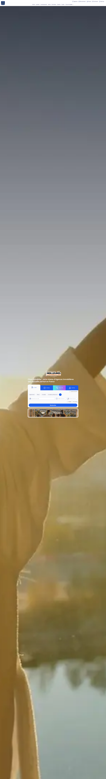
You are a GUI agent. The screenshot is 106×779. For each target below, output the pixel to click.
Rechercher (53, 405)
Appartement (32, 394)
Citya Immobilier (69, 4)
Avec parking (75, 401)
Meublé (70, 401)
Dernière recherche (74, 391)
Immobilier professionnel (52, 394)
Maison (38, 394)
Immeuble (44, 394)
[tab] (34, 387)
